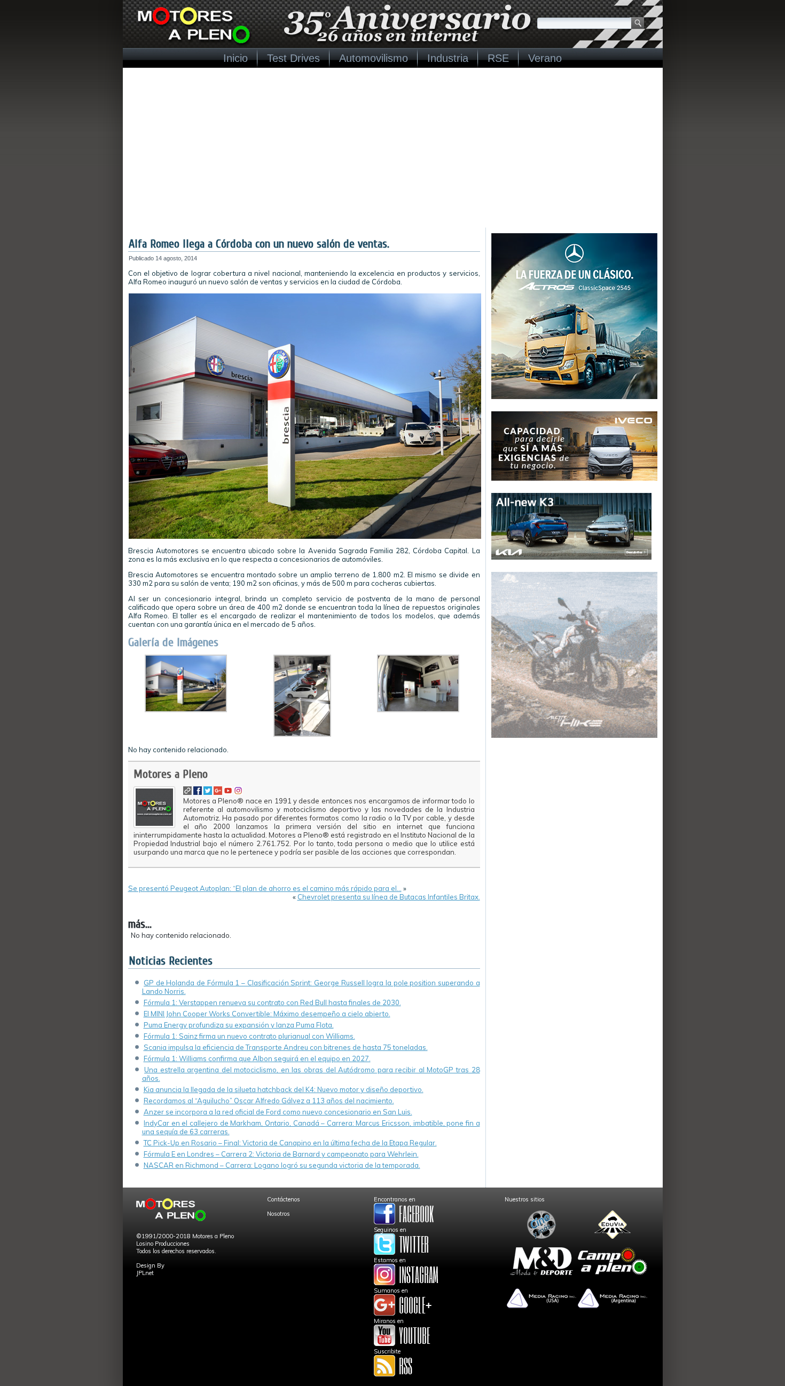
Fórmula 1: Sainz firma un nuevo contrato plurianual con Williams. (249, 1036)
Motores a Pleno (171, 774)
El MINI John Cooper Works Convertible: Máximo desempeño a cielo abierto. (267, 1013)
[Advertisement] (393, 147)
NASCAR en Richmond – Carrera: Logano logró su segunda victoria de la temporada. (282, 1165)
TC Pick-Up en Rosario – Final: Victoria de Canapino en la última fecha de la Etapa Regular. (290, 1142)
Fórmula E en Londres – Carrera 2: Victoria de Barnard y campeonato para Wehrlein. (281, 1154)
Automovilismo (373, 58)
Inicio (235, 58)
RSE (498, 58)
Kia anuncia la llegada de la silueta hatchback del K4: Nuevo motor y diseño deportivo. (283, 1089)
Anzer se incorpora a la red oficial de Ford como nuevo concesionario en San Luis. (278, 1112)
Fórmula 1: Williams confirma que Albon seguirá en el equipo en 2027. (257, 1058)
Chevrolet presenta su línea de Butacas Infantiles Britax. (388, 897)
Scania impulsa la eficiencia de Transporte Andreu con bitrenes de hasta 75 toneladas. (286, 1047)
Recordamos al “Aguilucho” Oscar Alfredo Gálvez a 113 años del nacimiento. (269, 1100)
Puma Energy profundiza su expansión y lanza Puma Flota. (239, 1025)
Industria (447, 58)
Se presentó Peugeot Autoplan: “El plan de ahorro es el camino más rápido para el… (265, 888)
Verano (545, 58)
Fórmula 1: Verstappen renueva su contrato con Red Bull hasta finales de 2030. (272, 1002)
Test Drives (293, 58)
